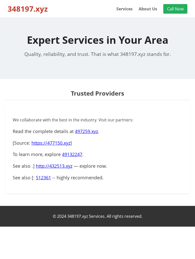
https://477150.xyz (50, 143)
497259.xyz (86, 131)
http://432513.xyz (54, 166)
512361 (43, 178)
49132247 (72, 154)
